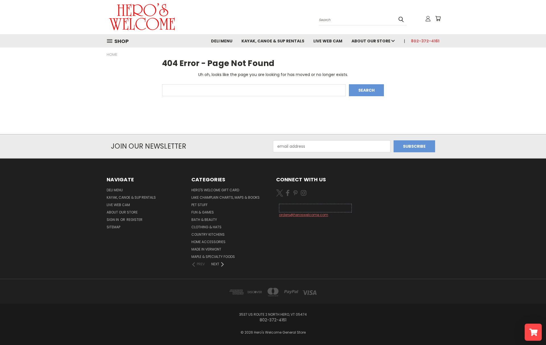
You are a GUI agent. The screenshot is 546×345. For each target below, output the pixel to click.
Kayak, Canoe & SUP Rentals (272, 41)
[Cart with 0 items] (438, 18)
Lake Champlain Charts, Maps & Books (225, 197)
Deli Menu (221, 41)
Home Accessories (208, 241)
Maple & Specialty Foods (213, 256)
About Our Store (371, 41)
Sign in (113, 219)
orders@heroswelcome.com (303, 214)
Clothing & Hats (206, 227)
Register (134, 219)
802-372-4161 (425, 41)
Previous (531, 327)
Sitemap (113, 227)
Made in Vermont (206, 249)
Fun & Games (202, 212)
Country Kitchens (208, 234)
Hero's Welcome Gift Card (215, 190)
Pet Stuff (199, 204)
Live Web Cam (327, 41)
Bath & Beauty (204, 219)
